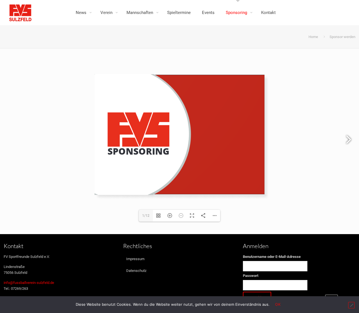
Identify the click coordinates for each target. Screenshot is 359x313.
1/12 (145, 216)
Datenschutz (136, 271)
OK (277, 304)
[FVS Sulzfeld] (20, 12)
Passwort (250, 276)
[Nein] (351, 305)
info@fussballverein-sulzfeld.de (29, 283)
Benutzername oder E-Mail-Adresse (272, 257)
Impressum (135, 259)
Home (313, 37)
